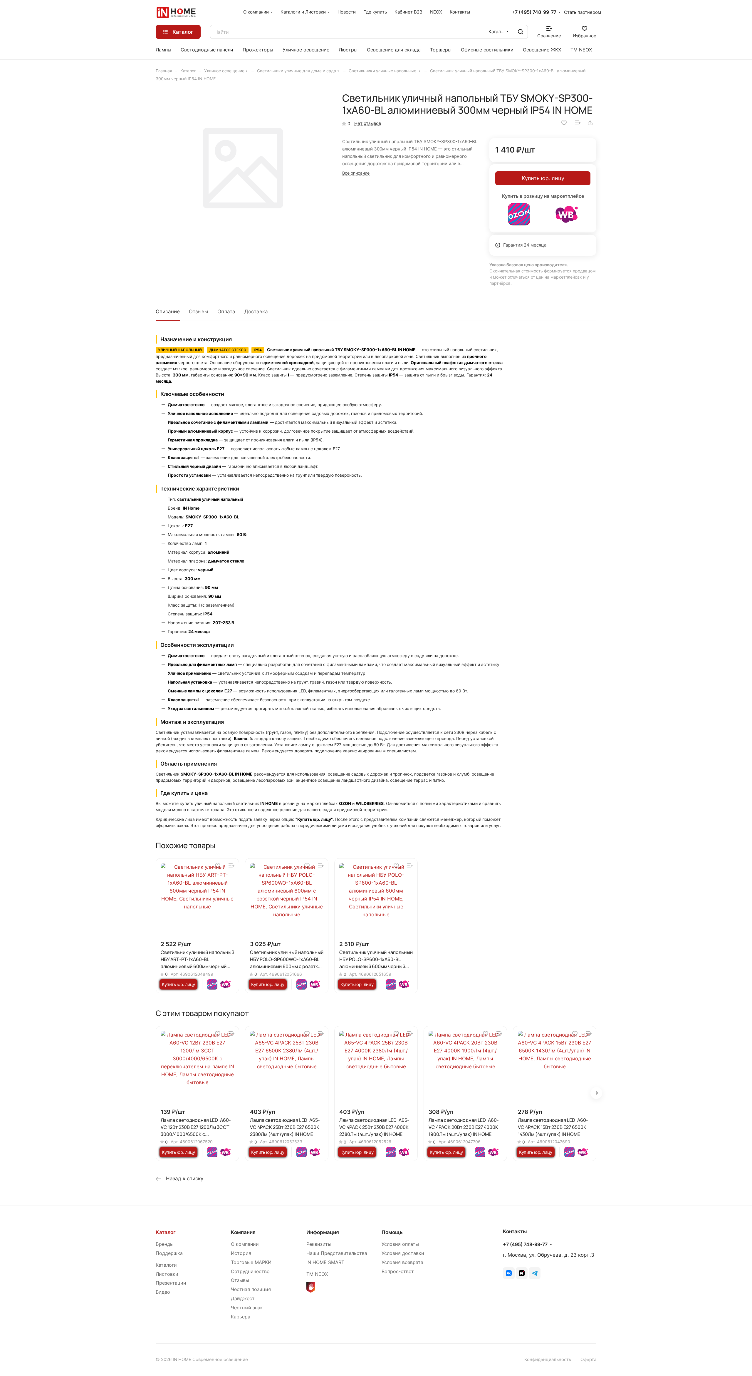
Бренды (165, 1244)
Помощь (392, 1232)
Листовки (167, 1274)
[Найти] (520, 32)
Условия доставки (403, 1253)
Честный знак (247, 1307)
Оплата (226, 311)
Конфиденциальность (547, 1359)
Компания (243, 1232)
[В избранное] (564, 123)
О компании (245, 1244)
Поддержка (169, 1253)
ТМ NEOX (317, 1274)
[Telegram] (534, 1273)
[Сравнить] (578, 123)
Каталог (166, 1232)
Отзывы (198, 311)
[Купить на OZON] (519, 214)
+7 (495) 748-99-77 (534, 12)
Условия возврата (402, 1262)
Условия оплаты (400, 1244)
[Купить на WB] (566, 214)
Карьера (240, 1317)
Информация (322, 1232)
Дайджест (243, 1298)
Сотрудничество (250, 1271)
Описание (168, 311)
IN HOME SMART (325, 1262)
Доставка (256, 311)
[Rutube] (522, 1273)
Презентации (171, 1283)
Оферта (588, 1359)
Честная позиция (251, 1289)
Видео (163, 1292)
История (241, 1253)
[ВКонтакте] (509, 1273)
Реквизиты (318, 1244)
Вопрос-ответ (398, 1271)
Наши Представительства (336, 1253)
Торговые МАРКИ (251, 1262)
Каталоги (166, 1265)
